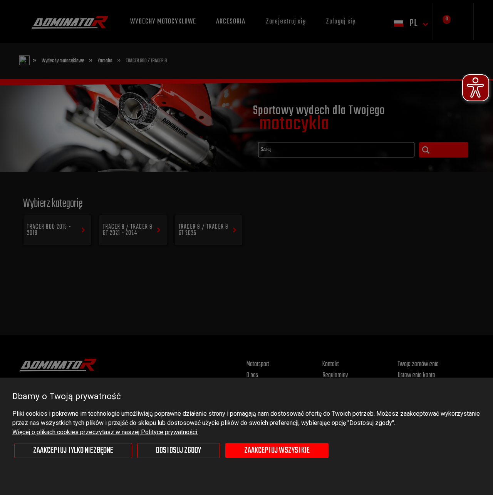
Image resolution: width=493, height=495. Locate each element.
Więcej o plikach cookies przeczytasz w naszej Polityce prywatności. (105, 432)
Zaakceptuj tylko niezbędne (73, 450)
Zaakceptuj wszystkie (277, 450)
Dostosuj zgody (178, 450)
